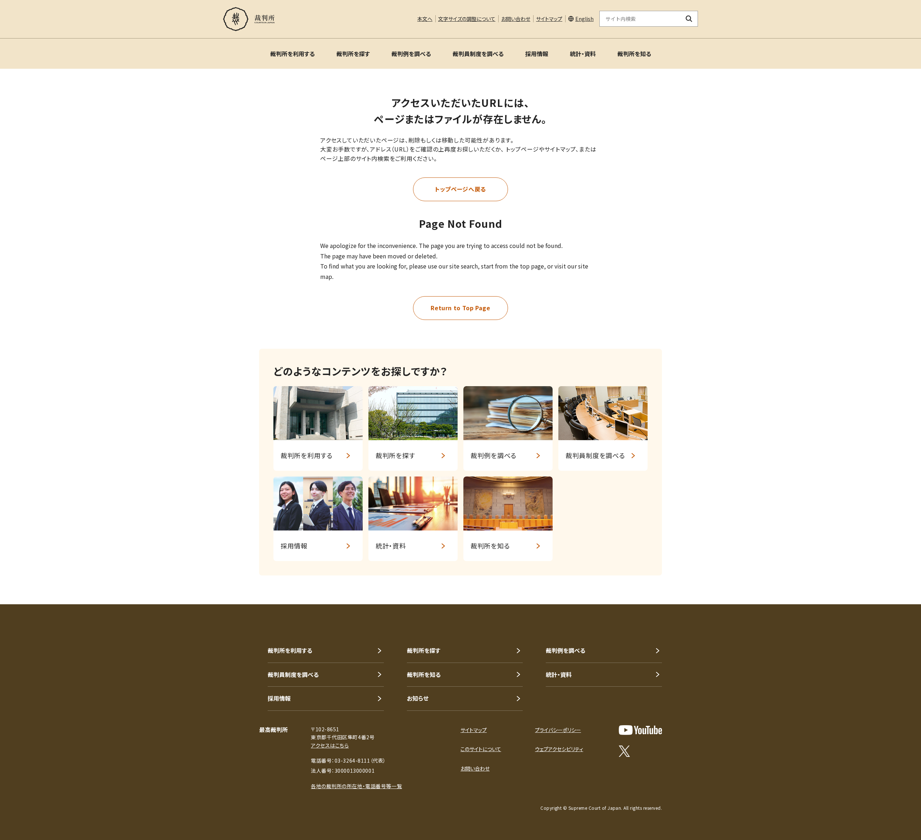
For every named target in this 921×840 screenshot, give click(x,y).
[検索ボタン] (689, 18)
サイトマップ (549, 18)
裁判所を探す (353, 53)
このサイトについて (480, 749)
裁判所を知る (634, 53)
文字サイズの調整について (466, 18)
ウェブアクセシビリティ (559, 749)
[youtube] (640, 730)
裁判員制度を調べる (478, 53)
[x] (624, 751)
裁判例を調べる (411, 53)
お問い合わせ (515, 18)
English (584, 18)
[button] (895, 578)
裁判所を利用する (292, 53)
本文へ (424, 18)
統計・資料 (583, 53)
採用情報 (536, 53)
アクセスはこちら (330, 745)
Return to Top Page (460, 307)
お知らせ (417, 698)
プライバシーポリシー (558, 729)
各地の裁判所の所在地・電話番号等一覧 (356, 786)
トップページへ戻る (460, 189)
